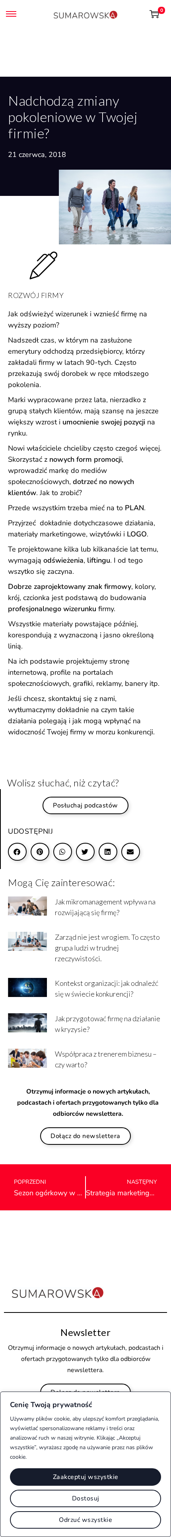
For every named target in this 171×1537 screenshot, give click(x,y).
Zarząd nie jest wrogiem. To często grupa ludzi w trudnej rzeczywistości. (107, 948)
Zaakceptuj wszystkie (86, 1477)
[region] (85, 1464)
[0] (154, 14)
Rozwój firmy (36, 295)
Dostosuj (85, 1498)
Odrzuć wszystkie (85, 1520)
